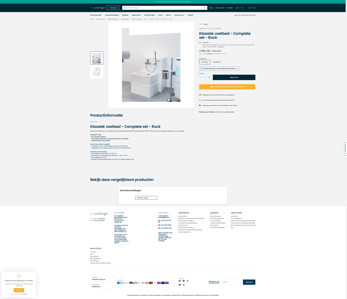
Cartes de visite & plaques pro (187, 223)
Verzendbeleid (166, 295)
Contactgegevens (176, 295)
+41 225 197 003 (165, 228)
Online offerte (182, 216)
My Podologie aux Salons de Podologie (243, 225)
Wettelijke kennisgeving (201, 295)
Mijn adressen (94, 260)
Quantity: (201, 73)
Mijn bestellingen (95, 258)
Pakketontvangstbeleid (217, 223)
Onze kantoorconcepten (186, 220)
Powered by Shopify (99, 220)
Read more (221, 47)
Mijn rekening (94, 256)
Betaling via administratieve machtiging (191, 218)
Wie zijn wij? (234, 216)
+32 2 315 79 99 (165, 225)
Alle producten (101, 19)
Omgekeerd (218, 62)
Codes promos (183, 225)
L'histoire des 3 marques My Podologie (243, 223)
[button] (254, 8)
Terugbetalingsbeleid (133, 295)
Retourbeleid (214, 225)
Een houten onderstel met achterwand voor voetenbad (109, 138)
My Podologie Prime (184, 232)
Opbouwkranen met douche (100, 140)
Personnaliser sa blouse (185, 227)
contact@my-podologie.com (163, 217)
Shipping (209, 53)
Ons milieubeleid (236, 218)
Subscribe (249, 282)
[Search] (205, 8)
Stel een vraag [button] (142, 198)
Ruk (146, 19)
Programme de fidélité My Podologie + (190, 230)
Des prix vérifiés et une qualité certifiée (243, 220)
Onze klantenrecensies (217, 227)
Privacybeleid (143, 295)
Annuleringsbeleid (213, 295)
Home (92, 19)
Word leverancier (215, 216)
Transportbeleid (215, 220)
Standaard (205, 62)
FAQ (232, 227)
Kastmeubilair (125, 19)
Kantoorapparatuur (113, 19)
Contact (93, 252)
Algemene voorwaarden (154, 295)
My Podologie (101, 218)
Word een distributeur (217, 218)
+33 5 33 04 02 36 (164, 221)
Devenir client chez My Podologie (100, 263)
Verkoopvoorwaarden (188, 295)
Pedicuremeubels (137, 19)
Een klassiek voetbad (98, 137)
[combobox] (164, 8)
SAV (91, 254)
